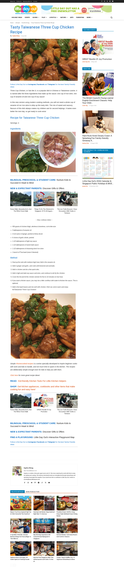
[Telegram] (39, 456)
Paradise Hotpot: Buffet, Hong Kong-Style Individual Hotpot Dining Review (67, 514)
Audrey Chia (85, 143)
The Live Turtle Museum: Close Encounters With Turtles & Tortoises (67, 211)
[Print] (34, 456)
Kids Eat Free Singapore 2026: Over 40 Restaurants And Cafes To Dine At (43, 559)
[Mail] (32, 483)
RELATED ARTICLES (17, 492)
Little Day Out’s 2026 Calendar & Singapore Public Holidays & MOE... (98, 182)
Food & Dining (25, 23)
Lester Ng (84, 105)
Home (12, 23)
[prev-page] (11, 565)
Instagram (32, 84)
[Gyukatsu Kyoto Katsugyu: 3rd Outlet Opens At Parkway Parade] (20, 548)
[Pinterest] (21, 456)
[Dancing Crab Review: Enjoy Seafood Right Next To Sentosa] (44, 503)
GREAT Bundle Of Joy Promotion (97, 59)
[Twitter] (107, 1)
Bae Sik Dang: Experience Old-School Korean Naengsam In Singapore (42, 536)
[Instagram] (104, 1)
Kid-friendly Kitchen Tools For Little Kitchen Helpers (42, 381)
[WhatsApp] (26, 456)
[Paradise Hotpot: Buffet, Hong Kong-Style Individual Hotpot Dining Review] (67, 503)
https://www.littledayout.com (30, 470)
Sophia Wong (15, 36)
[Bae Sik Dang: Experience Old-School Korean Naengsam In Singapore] (44, 526)
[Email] (30, 456)
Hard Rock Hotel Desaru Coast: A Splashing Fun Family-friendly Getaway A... (97, 138)
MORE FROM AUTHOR (32, 492)
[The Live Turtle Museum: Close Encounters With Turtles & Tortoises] (67, 199)
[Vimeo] (110, 1)
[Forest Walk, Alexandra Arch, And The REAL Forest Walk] (20, 199)
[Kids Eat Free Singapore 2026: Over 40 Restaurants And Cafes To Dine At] (44, 548)
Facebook (40, 84)
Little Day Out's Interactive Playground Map (54, 437)
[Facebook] (102, 1)
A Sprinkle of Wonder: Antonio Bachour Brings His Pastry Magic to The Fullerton (20, 536)
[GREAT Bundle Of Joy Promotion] (44, 400)
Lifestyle (17, 23)
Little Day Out (86, 61)
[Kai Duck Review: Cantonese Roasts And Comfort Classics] (67, 526)
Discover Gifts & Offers (53, 188)
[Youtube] (113, 1)
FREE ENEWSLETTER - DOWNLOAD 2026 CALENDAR (96, 151)
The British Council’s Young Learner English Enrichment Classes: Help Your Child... (98, 100)
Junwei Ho (85, 186)
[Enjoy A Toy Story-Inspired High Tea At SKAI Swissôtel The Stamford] (20, 503)
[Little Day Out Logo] (25, 9)
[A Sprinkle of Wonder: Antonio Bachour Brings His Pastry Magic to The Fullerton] (20, 526)
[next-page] (14, 565)
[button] (111, 17)
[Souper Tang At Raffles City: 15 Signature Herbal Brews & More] (67, 548)
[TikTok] (42, 483)
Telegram (51, 84)
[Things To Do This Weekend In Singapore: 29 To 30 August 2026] (44, 199)
